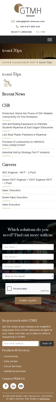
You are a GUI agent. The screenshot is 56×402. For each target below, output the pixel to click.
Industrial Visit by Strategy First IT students (26, 152)
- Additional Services (14, 371)
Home (5, 62)
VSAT (33, 62)
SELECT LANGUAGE (21, 32)
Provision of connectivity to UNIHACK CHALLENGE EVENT (23, 143)
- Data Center (10, 361)
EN (37, 32)
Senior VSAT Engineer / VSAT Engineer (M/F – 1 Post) (27, 181)
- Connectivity (10, 356)
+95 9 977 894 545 (30, 26)
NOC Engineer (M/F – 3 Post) (19, 172)
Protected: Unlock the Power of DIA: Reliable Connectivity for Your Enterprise (27, 115)
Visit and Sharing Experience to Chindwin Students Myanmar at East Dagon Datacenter (27, 126)
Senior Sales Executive (15, 197)
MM (43, 32)
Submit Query (28, 300)
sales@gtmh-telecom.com (30, 21)
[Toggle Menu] (49, 39)
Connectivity (19, 62)
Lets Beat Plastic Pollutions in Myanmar (24, 134)
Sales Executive (11, 190)
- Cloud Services (11, 366)
